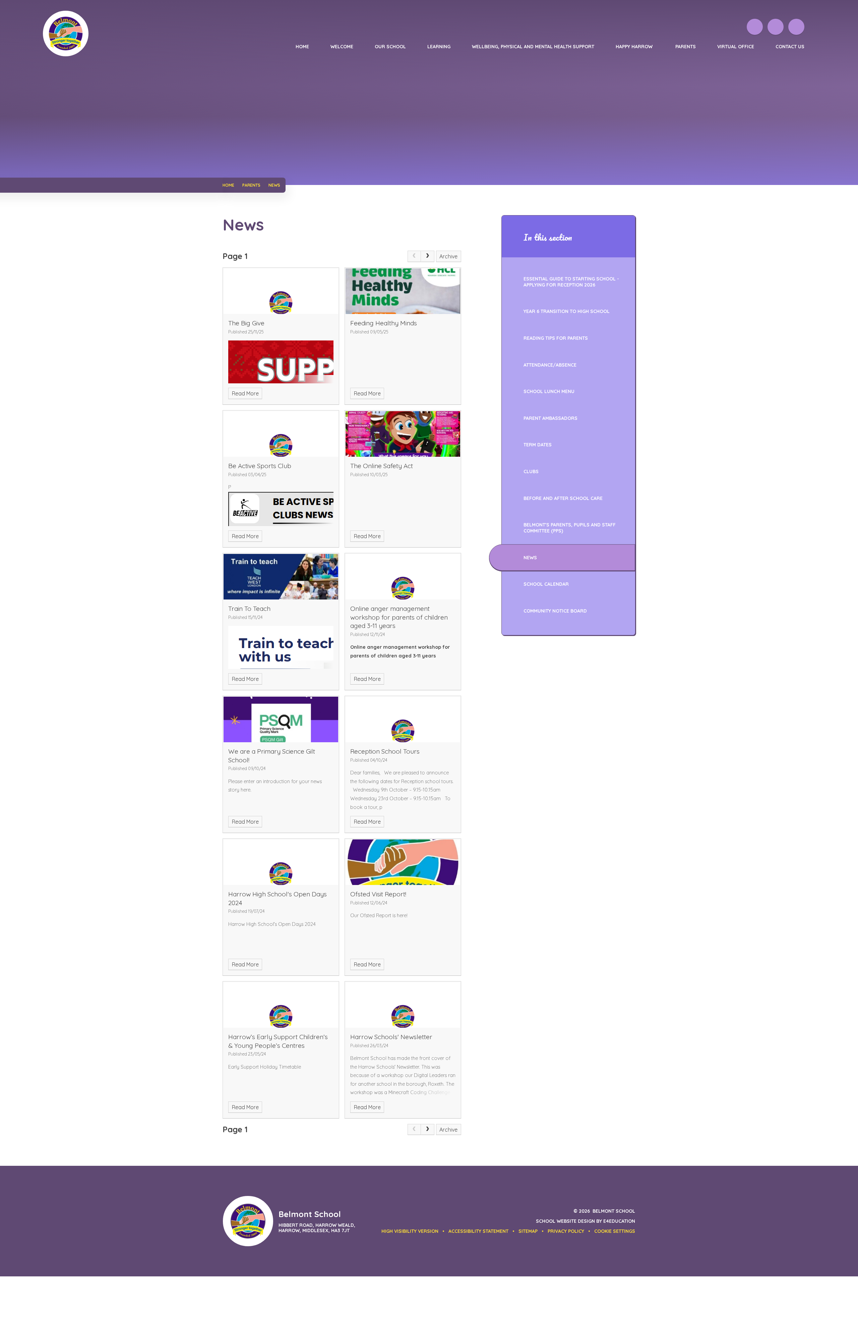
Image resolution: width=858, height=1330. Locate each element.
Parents (251, 185)
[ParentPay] (755, 27)
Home (228, 185)
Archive (448, 256)
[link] (414, 256)
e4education (619, 1221)
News (274, 185)
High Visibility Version (409, 1231)
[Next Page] (427, 256)
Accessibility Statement (478, 1231)
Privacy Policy (566, 1231)
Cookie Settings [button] (614, 1231)
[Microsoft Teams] (776, 27)
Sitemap (528, 1231)
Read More (245, 393)
